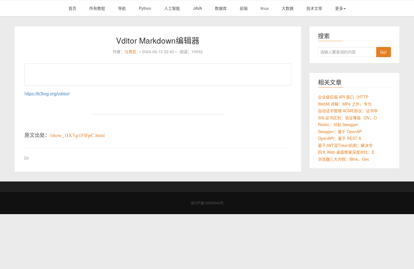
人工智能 (172, 8)
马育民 (130, 51)
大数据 (287, 8)
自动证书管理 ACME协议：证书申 (348, 110)
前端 (244, 8)
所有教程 (97, 8)
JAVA (197, 8)
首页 (72, 8)
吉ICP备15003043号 (207, 202)
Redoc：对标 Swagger (338, 124)
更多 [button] (339, 8)
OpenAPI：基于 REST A (339, 138)
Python (145, 8)
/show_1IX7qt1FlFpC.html (77, 135)
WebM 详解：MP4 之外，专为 (344, 104)
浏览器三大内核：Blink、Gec (343, 159)
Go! (383, 52)
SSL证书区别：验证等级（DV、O (347, 117)
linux (265, 8)
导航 (122, 8)
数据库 (221, 8)
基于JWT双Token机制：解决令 (345, 145)
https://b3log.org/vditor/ (47, 93)
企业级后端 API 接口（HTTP (343, 97)
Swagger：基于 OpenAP (340, 131)
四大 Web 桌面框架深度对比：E (346, 152)
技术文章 (314, 8)
